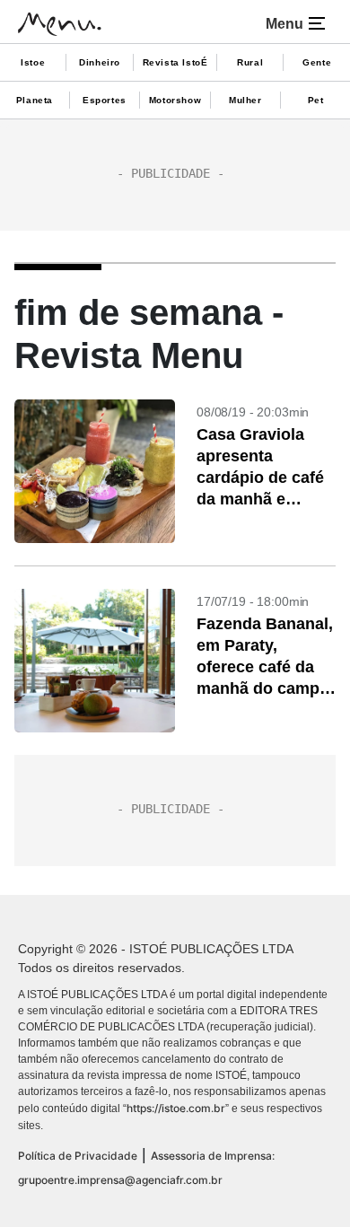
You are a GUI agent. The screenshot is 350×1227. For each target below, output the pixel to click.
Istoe (33, 62)
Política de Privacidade (77, 1155)
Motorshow (175, 100)
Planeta (34, 100)
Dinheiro (99, 62)
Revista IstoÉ (175, 62)
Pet (316, 100)
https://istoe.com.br (176, 1108)
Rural (250, 62)
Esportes (105, 100)
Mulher (245, 100)
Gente (316, 62)
